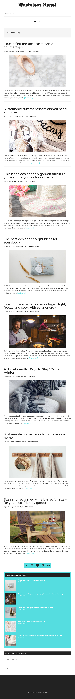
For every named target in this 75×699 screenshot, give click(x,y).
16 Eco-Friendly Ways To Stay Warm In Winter (33, 370)
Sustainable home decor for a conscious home (34, 435)
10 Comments (29, 507)
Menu (39, 22)
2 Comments (31, 376)
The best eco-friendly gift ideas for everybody (30, 240)
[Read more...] (28, 98)
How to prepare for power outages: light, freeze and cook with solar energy (35, 305)
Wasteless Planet (38, 5)
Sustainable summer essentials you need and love (35, 110)
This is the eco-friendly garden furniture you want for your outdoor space (34, 175)
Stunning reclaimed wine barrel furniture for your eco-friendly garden (35, 501)
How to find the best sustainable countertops (28, 45)
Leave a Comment (33, 51)
